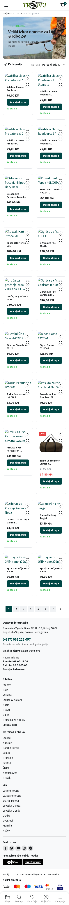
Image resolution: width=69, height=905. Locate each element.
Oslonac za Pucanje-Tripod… (16, 195)
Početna (7, 13)
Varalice (7, 695)
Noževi (6, 830)
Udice (6, 715)
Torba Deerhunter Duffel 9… (50, 462)
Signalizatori (10, 724)
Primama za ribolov (14, 719)
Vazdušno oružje (12, 795)
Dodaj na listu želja (27, 78)
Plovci (6, 710)
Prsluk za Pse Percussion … (14, 449)
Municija (7, 825)
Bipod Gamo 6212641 (47, 347)
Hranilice (8, 757)
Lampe (6, 752)
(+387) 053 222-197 (17, 639)
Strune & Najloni (12, 700)
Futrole (7, 762)
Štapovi (7, 685)
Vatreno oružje (11, 790)
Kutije (6, 705)
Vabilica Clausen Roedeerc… (49, 93)
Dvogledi (8, 820)
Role (5, 690)
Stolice (7, 738)
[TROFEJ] (34, 5)
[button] (62, 5)
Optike (6, 815)
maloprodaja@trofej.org (25, 650)
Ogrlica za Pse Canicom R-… (48, 293)
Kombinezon (10, 772)
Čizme (6, 767)
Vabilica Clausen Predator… (16, 89)
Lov (17, 13)
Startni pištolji (11, 800)
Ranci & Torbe (11, 747)
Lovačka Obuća (11, 810)
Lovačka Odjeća (11, 805)
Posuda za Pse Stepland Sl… (48, 396)
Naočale (7, 743)
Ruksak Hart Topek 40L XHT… (50, 191)
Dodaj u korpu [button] (18, 102)
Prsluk (6, 777)
